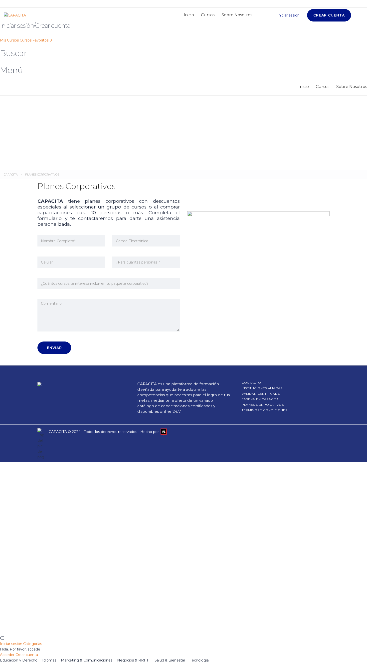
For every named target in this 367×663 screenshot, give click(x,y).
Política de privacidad (165, 572)
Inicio (189, 14)
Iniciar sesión (11, 644)
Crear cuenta (46, 627)
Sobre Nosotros (236, 14)
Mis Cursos (10, 40)
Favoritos (42, 40)
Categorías (32, 644)
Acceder (65, 627)
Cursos (207, 14)
